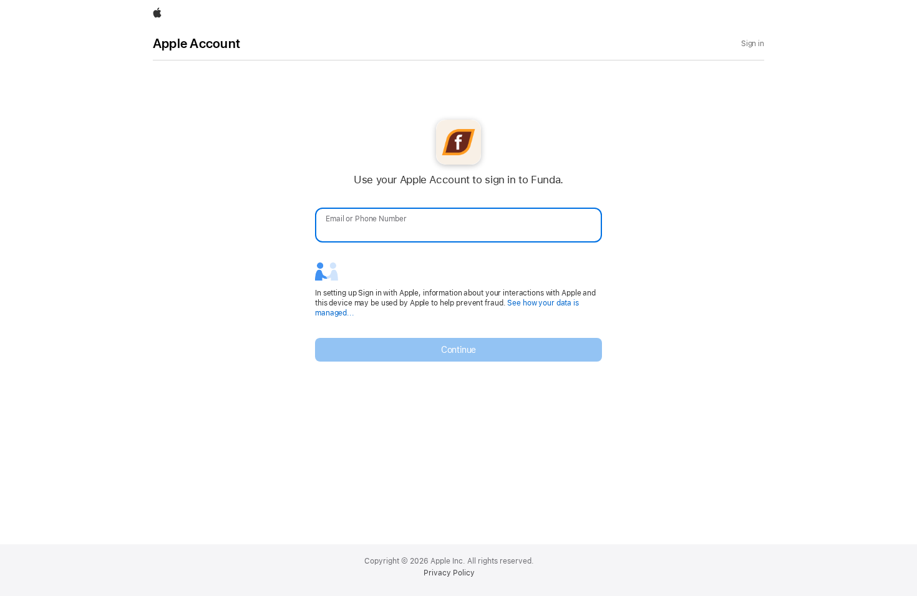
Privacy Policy (449, 573)
